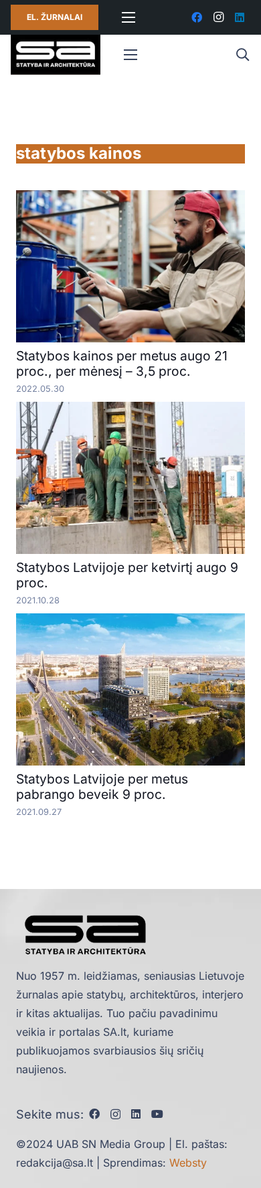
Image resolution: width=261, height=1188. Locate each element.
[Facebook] (196, 17)
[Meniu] (128, 17)
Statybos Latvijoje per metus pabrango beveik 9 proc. (102, 786)
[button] (242, 55)
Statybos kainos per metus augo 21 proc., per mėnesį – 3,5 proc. (122, 363)
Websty (188, 1162)
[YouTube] (157, 1114)
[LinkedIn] (239, 17)
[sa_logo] (55, 55)
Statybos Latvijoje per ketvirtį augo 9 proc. (127, 575)
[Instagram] (218, 17)
